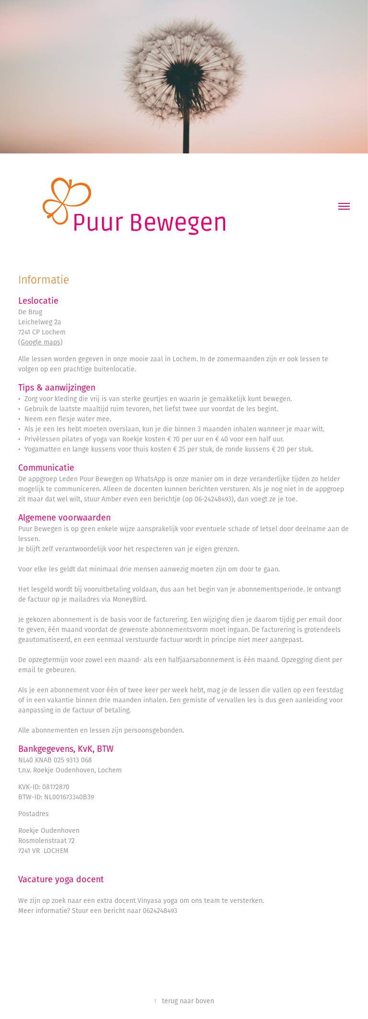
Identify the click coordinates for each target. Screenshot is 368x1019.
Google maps (40, 342)
